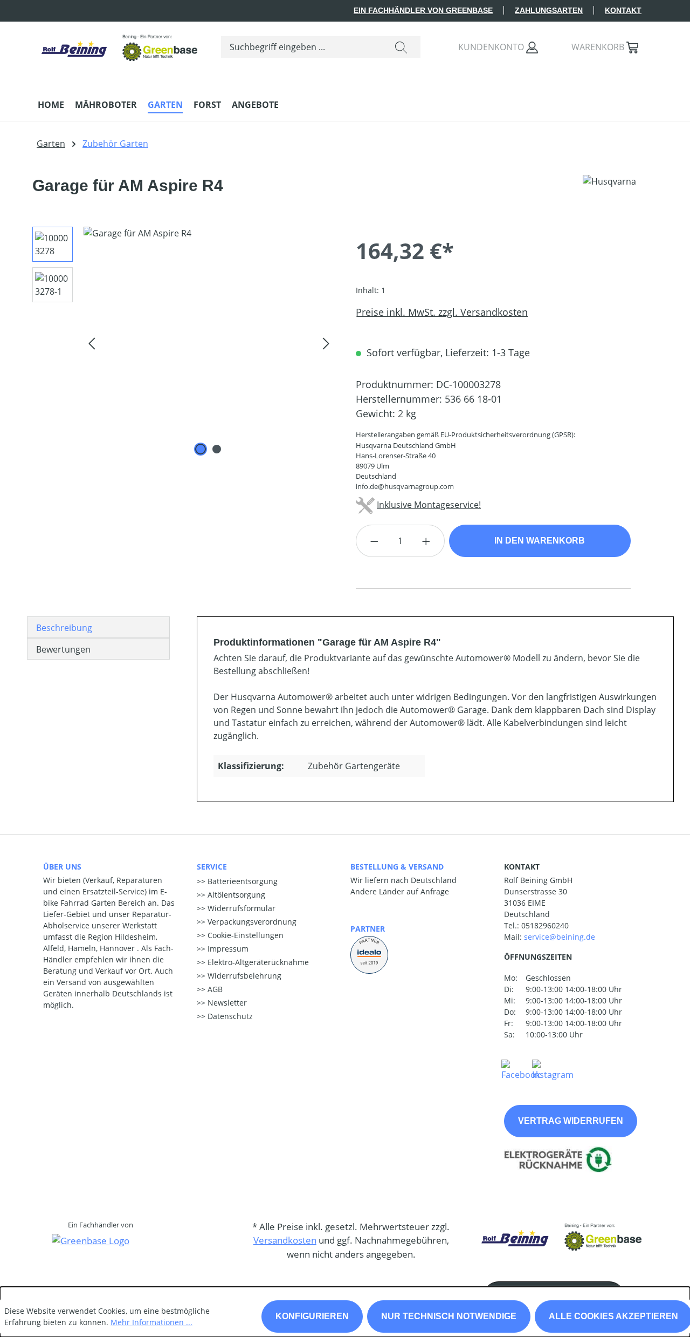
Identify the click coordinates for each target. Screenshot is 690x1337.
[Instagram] (553, 1069)
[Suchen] (401, 47)
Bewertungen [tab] (63, 649)
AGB (214, 989)
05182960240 (545, 925)
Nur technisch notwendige (448, 1316)
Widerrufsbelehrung (243, 975)
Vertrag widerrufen (570, 1120)
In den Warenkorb (539, 540)
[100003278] (209, 343)
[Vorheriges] (92, 343)
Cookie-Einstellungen (244, 935)
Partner (367, 929)
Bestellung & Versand (397, 866)
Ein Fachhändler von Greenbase (423, 10)
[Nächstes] (326, 343)
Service (212, 866)
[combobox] (301, 47)
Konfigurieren (312, 1316)
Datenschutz (229, 1016)
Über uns (62, 866)
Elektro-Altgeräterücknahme (257, 962)
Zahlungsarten (549, 10)
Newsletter (226, 1002)
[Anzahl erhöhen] (426, 541)
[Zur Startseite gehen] (118, 44)
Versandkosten (284, 1240)
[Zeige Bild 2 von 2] (216, 449)
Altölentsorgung (235, 895)
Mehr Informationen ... (151, 1322)
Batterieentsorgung (241, 881)
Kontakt (623, 10)
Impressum (227, 949)
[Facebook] (520, 1069)
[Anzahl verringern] (374, 541)
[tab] (98, 627)
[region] (179, 343)
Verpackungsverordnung (250, 922)
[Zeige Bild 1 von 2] (200, 449)
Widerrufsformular (240, 908)
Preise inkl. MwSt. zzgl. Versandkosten (442, 312)
